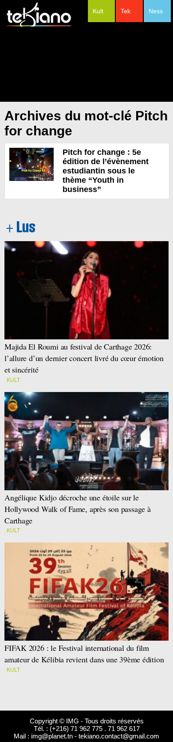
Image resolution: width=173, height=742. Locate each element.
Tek (125, 11)
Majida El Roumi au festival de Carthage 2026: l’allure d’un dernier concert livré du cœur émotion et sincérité (84, 358)
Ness (156, 11)
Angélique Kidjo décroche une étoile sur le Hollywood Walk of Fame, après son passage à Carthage (77, 509)
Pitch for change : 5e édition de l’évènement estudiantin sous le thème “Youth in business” (106, 171)
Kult (98, 11)
